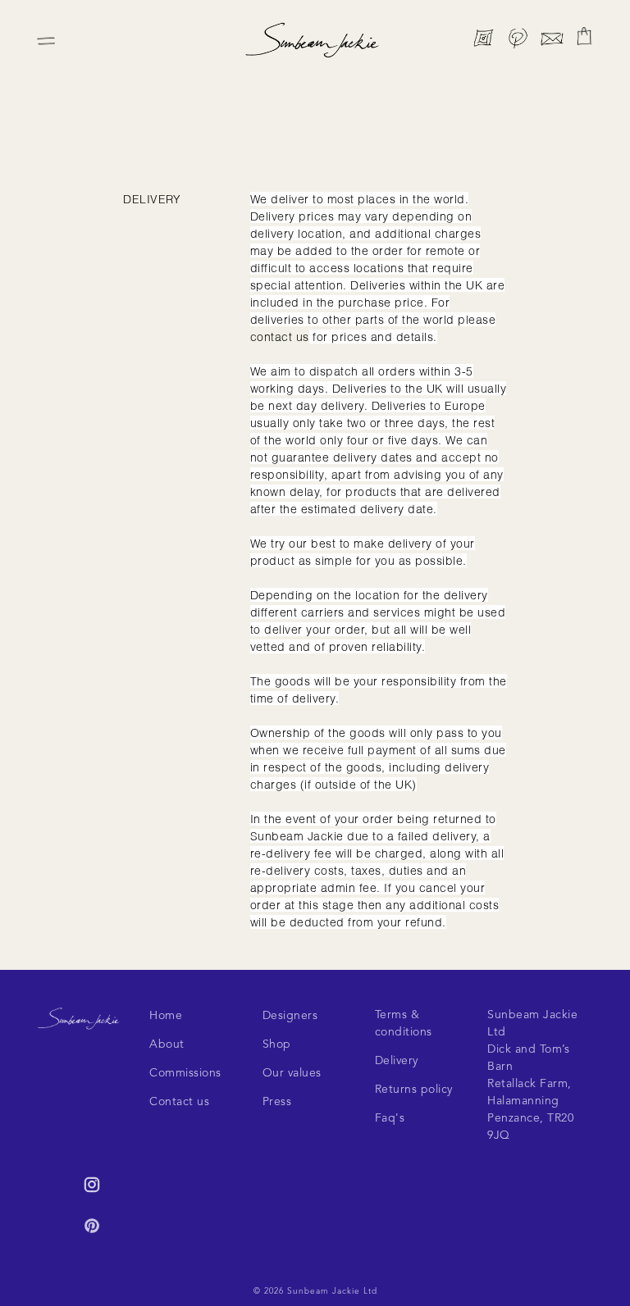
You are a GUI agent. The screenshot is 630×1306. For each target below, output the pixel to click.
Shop (276, 1044)
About (167, 1044)
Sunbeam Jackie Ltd (332, 1291)
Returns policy (414, 1089)
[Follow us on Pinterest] (517, 41)
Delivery (396, 1061)
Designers (290, 1016)
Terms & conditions (403, 1023)
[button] (584, 36)
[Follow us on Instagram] (483, 41)
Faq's (390, 1118)
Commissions (185, 1073)
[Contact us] (552, 41)
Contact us (179, 1102)
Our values (292, 1073)
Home (165, 1016)
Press (277, 1102)
